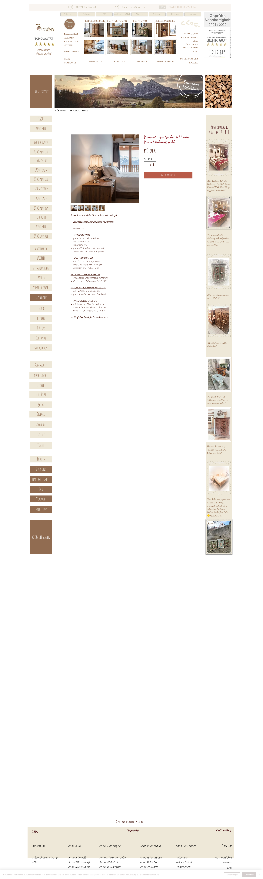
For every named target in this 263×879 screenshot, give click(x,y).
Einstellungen (232, 874)
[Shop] (69, 24)
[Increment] (153, 165)
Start (72, 125)
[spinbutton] (150, 165)
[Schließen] (259, 874)
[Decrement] (146, 165)
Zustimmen (249, 874)
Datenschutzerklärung (149, 874)
